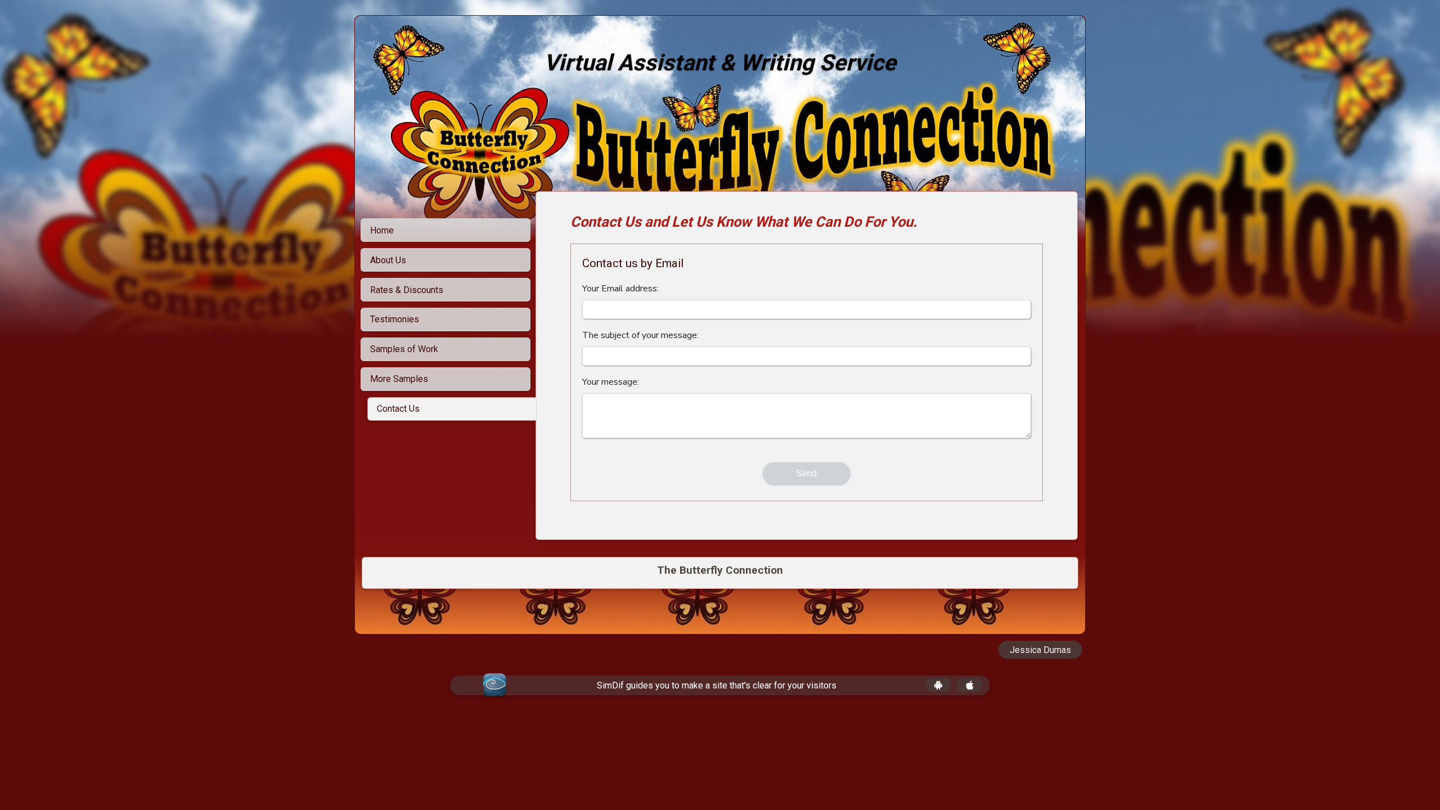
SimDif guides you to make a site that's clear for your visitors (716, 685)
